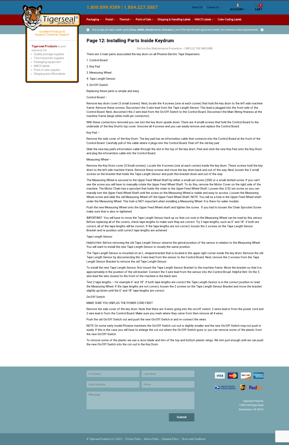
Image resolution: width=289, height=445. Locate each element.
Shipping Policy (170, 439)
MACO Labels (203, 19)
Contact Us (213, 7)
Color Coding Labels (229, 19)
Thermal (124, 19)
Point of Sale (144, 19)
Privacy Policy (133, 439)
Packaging (93, 19)
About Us (197, 7)
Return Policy (151, 439)
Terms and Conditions (194, 439)
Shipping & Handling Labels (174, 19)
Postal (109, 19)
